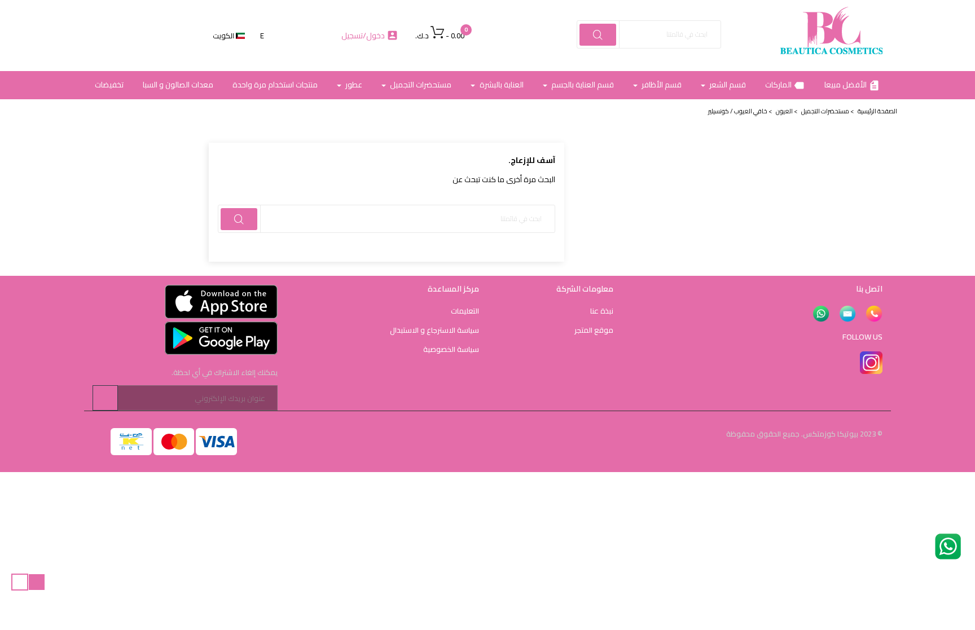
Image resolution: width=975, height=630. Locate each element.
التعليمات (465, 311)
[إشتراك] (105, 398)
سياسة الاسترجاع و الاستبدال (434, 330)
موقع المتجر (593, 330)
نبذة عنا (601, 311)
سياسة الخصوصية (451, 349)
